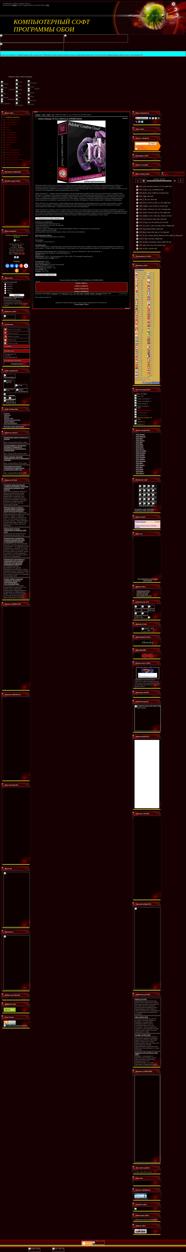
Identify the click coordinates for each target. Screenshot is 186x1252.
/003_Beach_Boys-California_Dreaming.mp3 (152, 193)
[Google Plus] (139, 122)
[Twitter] (153, 118)
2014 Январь (140, 459)
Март (49, 115)
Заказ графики (9, 421)
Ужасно (9, 293)
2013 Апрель (140, 440)
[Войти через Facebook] (17, 266)
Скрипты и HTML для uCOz (144, 511)
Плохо (9, 290)
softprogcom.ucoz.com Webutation (146, 1219)
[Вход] (177, 15)
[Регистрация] (175, 9)
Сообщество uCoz (143, 592)
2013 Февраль (141, 436)
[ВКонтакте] (150, 118)
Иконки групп (8, 418)
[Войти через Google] (26, 266)
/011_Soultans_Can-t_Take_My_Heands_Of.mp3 (154, 216)
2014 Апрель (140, 465)
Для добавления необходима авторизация (148, 579)
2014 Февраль (141, 461)
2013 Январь (140, 434)
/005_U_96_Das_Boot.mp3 (146, 199)
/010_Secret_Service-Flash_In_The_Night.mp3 (153, 212)
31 (53, 115)
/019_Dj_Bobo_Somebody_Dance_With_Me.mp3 (153, 242)
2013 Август (140, 449)
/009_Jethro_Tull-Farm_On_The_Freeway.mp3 (153, 209)
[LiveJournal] (136, 122)
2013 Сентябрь (141, 451)
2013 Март (139, 438)
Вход (86, 304)
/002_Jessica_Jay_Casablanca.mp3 (149, 190)
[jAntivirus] (141, 1233)
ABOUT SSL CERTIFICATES (144, 1183)
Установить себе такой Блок (144, 509)
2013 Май (139, 442)
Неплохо (10, 288)
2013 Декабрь (140, 457)
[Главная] (173, 4)
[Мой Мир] (158, 118)
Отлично (10, 284)
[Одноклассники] (155, 118)
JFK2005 (86, 293)
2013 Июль (139, 447)
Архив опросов (18, 297)
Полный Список (16, 363)
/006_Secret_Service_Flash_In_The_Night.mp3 (153, 203)
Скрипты (7, 413)
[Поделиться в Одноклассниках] (149, 618)
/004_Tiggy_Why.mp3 (144, 196)
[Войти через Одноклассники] (17, 271)
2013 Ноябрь (140, 455)
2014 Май (139, 467)
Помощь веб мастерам (12, 420)
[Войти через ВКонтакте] (12, 266)
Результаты (8, 297)
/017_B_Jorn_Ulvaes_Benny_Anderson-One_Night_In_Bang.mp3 (159, 235)
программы (98, 293)
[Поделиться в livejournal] (144, 618)
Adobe (81, 293)
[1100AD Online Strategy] (32, 42)
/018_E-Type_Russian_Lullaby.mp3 (149, 239)
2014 (43, 115)
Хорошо (9, 286)
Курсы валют (140, 522)
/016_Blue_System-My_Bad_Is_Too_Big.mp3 (152, 232)
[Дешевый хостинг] (10, 1011)
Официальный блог (143, 591)
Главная (37, 115)
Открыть (17, 261)
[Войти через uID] (7, 266)
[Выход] (175, 15)
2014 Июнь (139, 469)
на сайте (141, 147)
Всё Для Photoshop (10, 423)
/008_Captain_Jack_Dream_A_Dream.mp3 (152, 206)
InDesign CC (65, 293)
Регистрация (79, 304)
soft (75, 293)
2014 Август (140, 473)
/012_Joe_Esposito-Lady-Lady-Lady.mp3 (151, 219)
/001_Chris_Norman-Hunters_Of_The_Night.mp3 (154, 186)
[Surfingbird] (142, 122)
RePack (92, 293)
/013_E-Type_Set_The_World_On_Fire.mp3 (152, 222)
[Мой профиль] (174, 9)
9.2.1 (71, 293)
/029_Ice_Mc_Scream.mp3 (146, 248)
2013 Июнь (139, 444)
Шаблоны (7, 415)
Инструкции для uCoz (144, 596)
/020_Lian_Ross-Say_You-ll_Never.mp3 (150, 245)
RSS (47, 5)
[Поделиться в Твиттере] (144, 611)
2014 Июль (139, 471)
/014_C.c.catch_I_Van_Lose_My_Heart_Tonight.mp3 (155, 226)
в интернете (142, 149)
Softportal (54, 293)
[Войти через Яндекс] (21, 266)
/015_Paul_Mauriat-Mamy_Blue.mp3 (149, 229)
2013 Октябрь (140, 453)
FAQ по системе (142, 594)
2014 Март (139, 463)
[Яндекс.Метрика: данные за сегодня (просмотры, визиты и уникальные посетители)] (99, 1243)
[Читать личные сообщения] (18, 258)
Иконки (6, 416)
